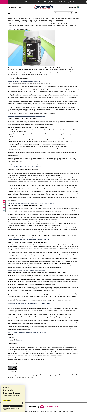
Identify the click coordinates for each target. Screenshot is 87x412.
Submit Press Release (34, 411)
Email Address (7, 400)
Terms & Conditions (44, 411)
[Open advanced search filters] (71, 12)
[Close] (23, 386)
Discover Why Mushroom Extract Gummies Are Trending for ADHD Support (26, 116)
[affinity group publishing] (4, 207)
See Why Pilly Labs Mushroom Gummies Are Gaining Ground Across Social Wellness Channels (31, 203)
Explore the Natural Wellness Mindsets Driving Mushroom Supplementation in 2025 (28, 239)
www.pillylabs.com (18, 340)
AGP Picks (4, 1)
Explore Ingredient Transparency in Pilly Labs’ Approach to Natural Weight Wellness (29, 303)
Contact (71, 411)
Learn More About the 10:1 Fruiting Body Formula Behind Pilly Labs (24, 166)
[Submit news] (4, 201)
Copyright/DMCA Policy (55, 411)
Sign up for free (12, 406)
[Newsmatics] (4, 210)
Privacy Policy (65, 411)
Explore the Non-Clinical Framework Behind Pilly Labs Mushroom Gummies (26, 270)
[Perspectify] (4, 204)
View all (84, 1)
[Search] (68, 12)
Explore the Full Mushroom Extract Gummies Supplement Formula (24, 81)
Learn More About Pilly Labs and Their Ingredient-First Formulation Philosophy (27, 332)
